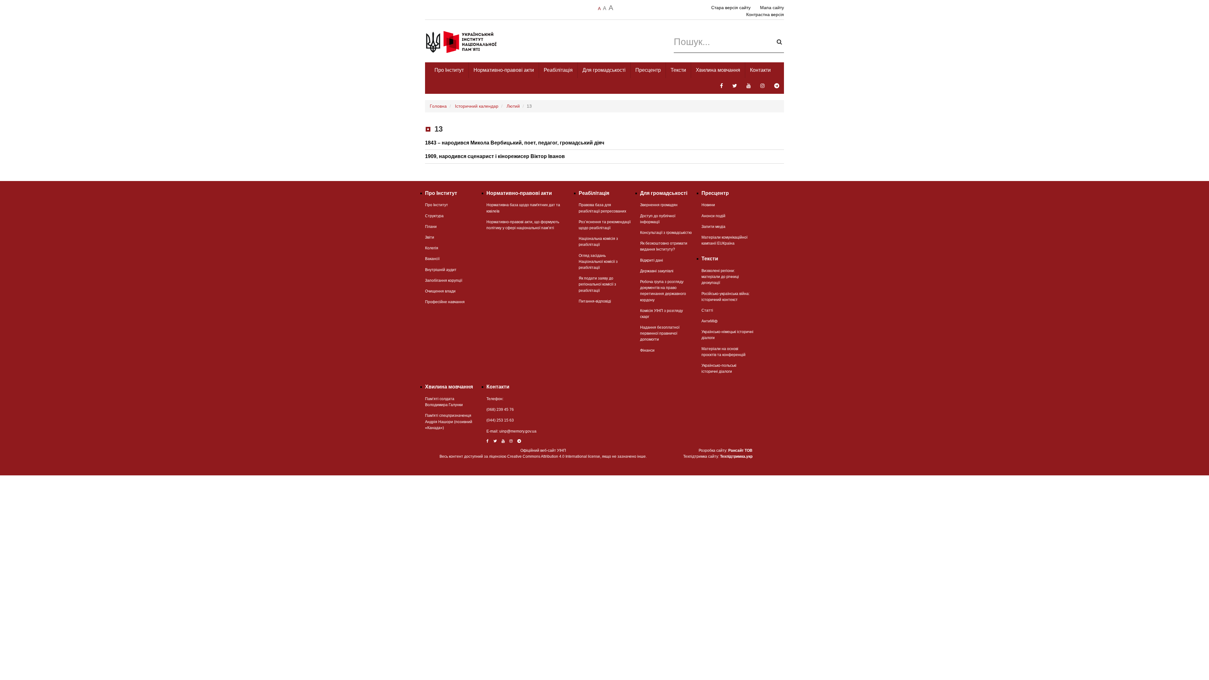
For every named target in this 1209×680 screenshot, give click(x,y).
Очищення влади (440, 291)
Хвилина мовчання (718, 70)
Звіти (429, 237)
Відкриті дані (651, 260)
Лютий (513, 106)
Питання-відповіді (595, 301)
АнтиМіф (709, 321)
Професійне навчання (445, 302)
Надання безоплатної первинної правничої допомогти (659, 333)
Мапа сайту (772, 7)
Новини (708, 205)
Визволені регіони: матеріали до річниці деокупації (720, 277)
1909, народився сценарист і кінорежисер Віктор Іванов (495, 156)
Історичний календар (476, 106)
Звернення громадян (659, 205)
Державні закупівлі (656, 271)
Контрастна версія (765, 14)
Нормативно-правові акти (504, 70)
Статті (707, 310)
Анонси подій (713, 216)
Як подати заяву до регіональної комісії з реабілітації (597, 284)
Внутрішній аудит (441, 270)
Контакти (760, 70)
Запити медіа (713, 226)
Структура (434, 216)
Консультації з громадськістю (666, 232)
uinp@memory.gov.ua (517, 431)
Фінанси (647, 350)
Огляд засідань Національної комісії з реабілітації (598, 261)
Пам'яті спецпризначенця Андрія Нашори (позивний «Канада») (448, 421)
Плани (431, 226)
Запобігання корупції (443, 280)
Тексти (678, 70)
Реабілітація (558, 70)
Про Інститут (449, 70)
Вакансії (432, 259)
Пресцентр (648, 70)
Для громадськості (604, 70)
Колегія (431, 248)
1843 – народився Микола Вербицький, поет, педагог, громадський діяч (514, 142)
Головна (438, 106)
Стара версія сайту (731, 7)
